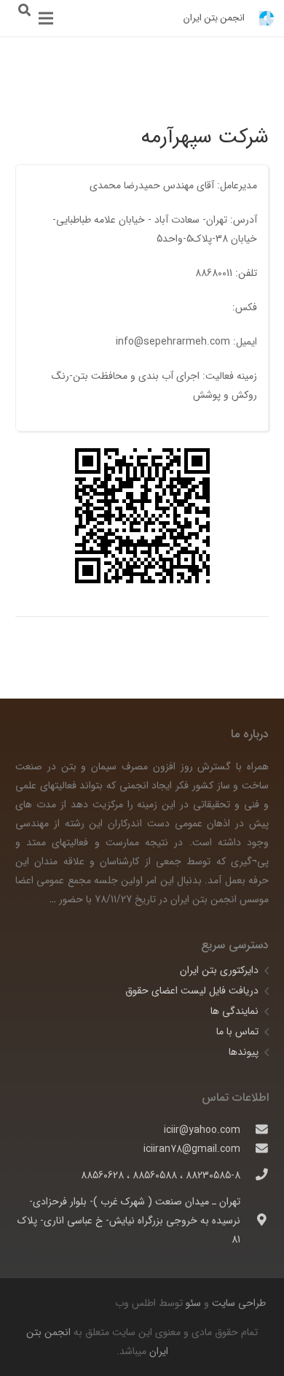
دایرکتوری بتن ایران (219, 970)
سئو (193, 1303)
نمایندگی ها (234, 1011)
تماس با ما (237, 1031)
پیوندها (244, 1052)
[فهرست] (46, 18)
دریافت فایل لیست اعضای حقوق (192, 991)
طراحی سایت (237, 1303)
